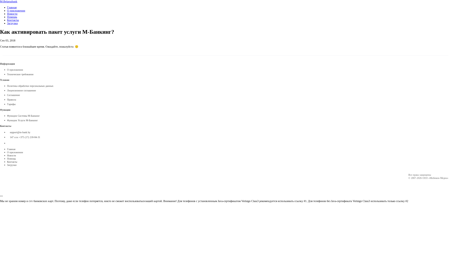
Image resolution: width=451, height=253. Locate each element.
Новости (12, 13)
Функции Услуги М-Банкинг (22, 120)
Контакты (13, 20)
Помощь (12, 16)
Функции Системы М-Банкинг (23, 116)
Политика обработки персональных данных (30, 86)
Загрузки (12, 23)
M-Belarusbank (8, 1)
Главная (12, 7)
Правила (11, 99)
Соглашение (13, 95)
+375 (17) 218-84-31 (29, 137)
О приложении (16, 10)
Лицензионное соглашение (21, 90)
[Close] (1, 196)
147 (12, 137)
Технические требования (20, 74)
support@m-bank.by (20, 132)
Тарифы (11, 104)
